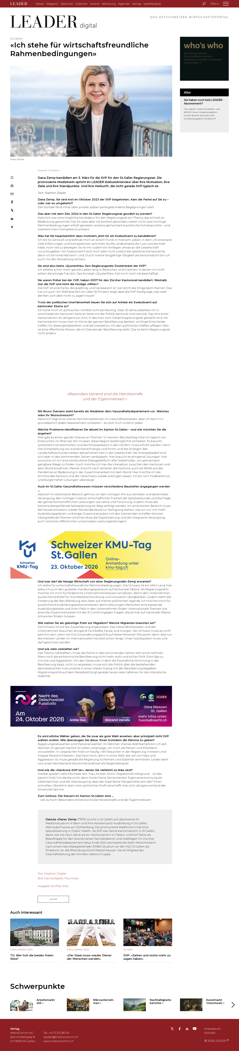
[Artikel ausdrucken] (12, 186)
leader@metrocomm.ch (60, 1037)
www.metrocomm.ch (58, 1041)
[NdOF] (91, 706)
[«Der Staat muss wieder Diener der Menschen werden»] (91, 940)
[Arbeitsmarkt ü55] (34, 1004)
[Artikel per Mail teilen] (12, 194)
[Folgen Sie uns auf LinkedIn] (187, 1029)
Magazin (52, 3)
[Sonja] (91, 363)
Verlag (136, 3)
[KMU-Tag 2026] (91, 551)
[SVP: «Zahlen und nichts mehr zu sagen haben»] (147, 940)
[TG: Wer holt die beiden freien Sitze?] (34, 940)
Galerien (81, 3)
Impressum (212, 1028)
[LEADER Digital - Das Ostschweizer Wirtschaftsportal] (21, 4)
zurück (53, 899)
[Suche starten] (204, 4)
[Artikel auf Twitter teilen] (12, 210)
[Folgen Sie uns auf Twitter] (172, 1029)
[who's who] (204, 59)
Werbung (109, 3)
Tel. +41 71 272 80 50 (56, 1032)
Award (94, 3)
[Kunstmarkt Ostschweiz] (204, 1004)
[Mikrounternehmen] (91, 1004)
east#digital (152, 3)
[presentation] (6, 1005)
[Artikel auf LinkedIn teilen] (12, 219)
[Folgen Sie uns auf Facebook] (179, 1029)
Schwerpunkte (37, 986)
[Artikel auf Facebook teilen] (12, 202)
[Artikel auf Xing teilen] (12, 227)
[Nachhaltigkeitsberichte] (147, 1004)
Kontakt (209, 1032)
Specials (67, 3)
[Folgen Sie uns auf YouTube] (194, 1029)
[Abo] (204, 110)
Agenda (123, 3)
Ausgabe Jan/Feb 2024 (53, 886)
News (40, 3)
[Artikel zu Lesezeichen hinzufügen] (12, 178)
